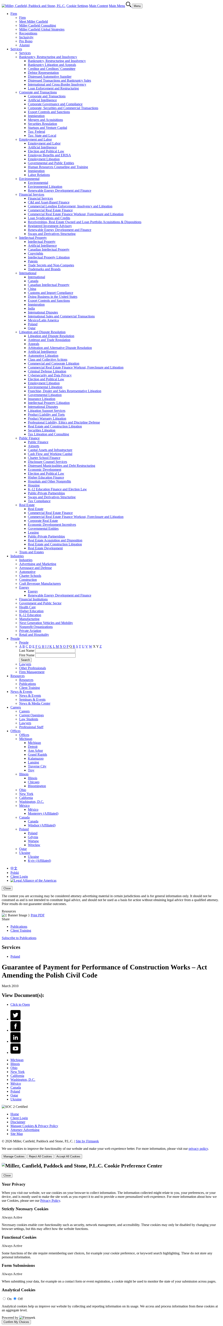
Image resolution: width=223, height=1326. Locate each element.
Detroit (32, 746)
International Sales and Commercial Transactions (61, 316)
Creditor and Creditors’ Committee (51, 69)
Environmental (29, 179)
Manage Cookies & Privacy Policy (34, 1126)
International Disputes (43, 312)
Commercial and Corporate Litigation (53, 363)
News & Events (21, 691)
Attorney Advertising (24, 1130)
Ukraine (24, 853)
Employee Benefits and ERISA (49, 155)
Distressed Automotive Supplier (49, 76)
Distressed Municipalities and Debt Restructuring (61, 465)
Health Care (27, 607)
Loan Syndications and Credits (49, 218)
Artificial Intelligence (42, 100)
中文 (13, 868)
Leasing (33, 532)
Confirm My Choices (16, 1322)
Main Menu (117, 6)
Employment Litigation (44, 159)
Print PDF (38, 915)
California (26, 798)
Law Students (28, 719)
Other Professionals (32, 668)
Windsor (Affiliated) (42, 825)
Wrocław (34, 845)
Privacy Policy (50, 1200)
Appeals (33, 344)
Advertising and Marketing (37, 564)
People (15, 638)
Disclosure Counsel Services (47, 462)
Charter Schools (30, 576)
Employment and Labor (35, 139)
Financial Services (31, 194)
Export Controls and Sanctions (49, 112)
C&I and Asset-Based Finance (48, 202)
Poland (32, 324)
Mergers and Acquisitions (45, 120)
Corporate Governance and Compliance (55, 104)
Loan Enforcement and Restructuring (53, 88)
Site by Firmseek (87, 1141)
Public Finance (29, 438)
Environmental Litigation (45, 186)
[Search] (129, 6)
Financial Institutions (33, 599)
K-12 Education (30, 615)
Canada (33, 281)
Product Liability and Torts (46, 414)
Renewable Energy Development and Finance (59, 190)
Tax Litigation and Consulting (48, 434)
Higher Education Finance (46, 477)
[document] (111, 1243)
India (31, 308)
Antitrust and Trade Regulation (49, 340)
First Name (26, 655)
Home (14, 1114)
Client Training (29, 688)
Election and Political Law (46, 151)
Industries (17, 556)
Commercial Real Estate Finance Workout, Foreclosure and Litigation (75, 214)
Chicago (33, 782)
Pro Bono (25, 41)
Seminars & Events (32, 699)
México (24, 805)
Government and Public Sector (40, 603)
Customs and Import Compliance (50, 293)
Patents (33, 261)
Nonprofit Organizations (36, 627)
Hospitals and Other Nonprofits (49, 481)
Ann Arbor (35, 750)
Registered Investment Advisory (50, 226)
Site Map (16, 1134)
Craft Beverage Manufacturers (40, 583)
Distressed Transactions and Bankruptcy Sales (59, 80)
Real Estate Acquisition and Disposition (55, 540)
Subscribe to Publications (19, 938)
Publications (27, 684)
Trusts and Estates (31, 552)
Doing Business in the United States (52, 296)
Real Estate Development (45, 548)
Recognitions (28, 33)
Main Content (98, 6)
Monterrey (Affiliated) (43, 813)
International (27, 273)
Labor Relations (39, 175)
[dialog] (111, 896)
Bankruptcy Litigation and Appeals (52, 65)
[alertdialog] (111, 1243)
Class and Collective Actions (47, 359)
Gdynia (33, 837)
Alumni (24, 45)
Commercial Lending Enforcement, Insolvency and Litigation (70, 206)
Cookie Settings (77, 6)
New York (26, 794)
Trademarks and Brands (44, 269)
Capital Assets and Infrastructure (50, 450)
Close (7, 888)
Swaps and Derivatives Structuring (52, 234)
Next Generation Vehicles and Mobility (46, 623)
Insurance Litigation (41, 399)
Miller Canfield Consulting (37, 25)
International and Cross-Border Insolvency (57, 84)
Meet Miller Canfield (33, 21)
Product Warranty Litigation (47, 418)
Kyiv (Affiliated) (39, 860)
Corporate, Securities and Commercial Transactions (63, 108)
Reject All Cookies (40, 1156)
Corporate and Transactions (38, 92)
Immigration (36, 116)
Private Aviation (30, 631)
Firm (13, 14)
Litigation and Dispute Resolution (42, 332)
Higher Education (31, 611)
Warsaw (33, 841)
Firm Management (31, 672)
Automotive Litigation (43, 355)
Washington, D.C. (31, 802)
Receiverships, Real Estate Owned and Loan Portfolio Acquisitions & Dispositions (84, 222)
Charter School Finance (44, 458)
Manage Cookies (14, 1156)
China (32, 289)
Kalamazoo (36, 758)
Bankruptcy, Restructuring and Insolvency (48, 57)
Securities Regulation (42, 124)
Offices (15, 731)
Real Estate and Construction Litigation (55, 426)
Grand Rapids (37, 754)
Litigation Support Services (46, 410)
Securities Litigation (41, 430)
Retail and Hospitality (34, 634)
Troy (31, 770)
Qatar (31, 328)
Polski (14, 872)
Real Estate (27, 505)
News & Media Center (34, 703)
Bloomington (37, 786)
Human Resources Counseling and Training (58, 167)
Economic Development (44, 469)
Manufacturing (29, 619)
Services (16, 49)
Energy (24, 587)
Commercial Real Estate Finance (50, 210)
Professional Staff (31, 727)
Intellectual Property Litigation (49, 257)
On (9, 1299)
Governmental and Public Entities (51, 163)
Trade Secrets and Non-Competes (51, 265)
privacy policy (198, 1148)
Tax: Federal (36, 131)
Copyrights (35, 253)
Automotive (27, 572)
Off (20, 1299)
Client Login (19, 876)
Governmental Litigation (45, 395)
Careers (15, 707)
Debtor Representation (43, 72)
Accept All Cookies (68, 1156)
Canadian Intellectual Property (48, 249)
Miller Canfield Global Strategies (41, 29)
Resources (17, 676)
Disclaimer (17, 1122)
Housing (34, 485)
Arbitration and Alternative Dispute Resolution (60, 348)
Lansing (33, 762)
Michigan (25, 739)
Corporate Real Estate (43, 520)
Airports (33, 446)
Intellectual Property (33, 238)
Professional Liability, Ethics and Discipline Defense (64, 422)
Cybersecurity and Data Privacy (50, 375)
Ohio (22, 790)
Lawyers (25, 664)
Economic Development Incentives (52, 524)
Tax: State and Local (42, 135)
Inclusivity (26, 37)
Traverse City (37, 766)
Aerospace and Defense (35, 568)
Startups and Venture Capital (47, 127)
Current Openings (31, 715)
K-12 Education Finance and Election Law (57, 489)
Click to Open (20, 1004)
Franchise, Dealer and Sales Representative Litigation (64, 391)
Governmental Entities (43, 528)
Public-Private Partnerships (46, 493)
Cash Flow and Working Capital (50, 454)
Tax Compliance (39, 501)
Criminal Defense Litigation (47, 371)
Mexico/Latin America (43, 320)
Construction (28, 579)
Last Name (26, 650)
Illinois (24, 774)
